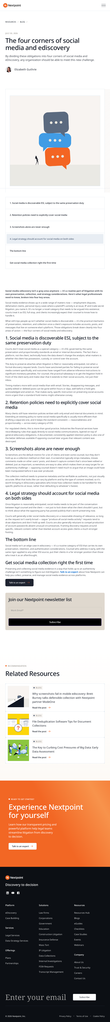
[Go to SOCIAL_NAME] (7, 893)
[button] (103, 5)
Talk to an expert (17, 582)
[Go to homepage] (14, 877)
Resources (10, 22)
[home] (12, 5)
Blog (22, 22)
